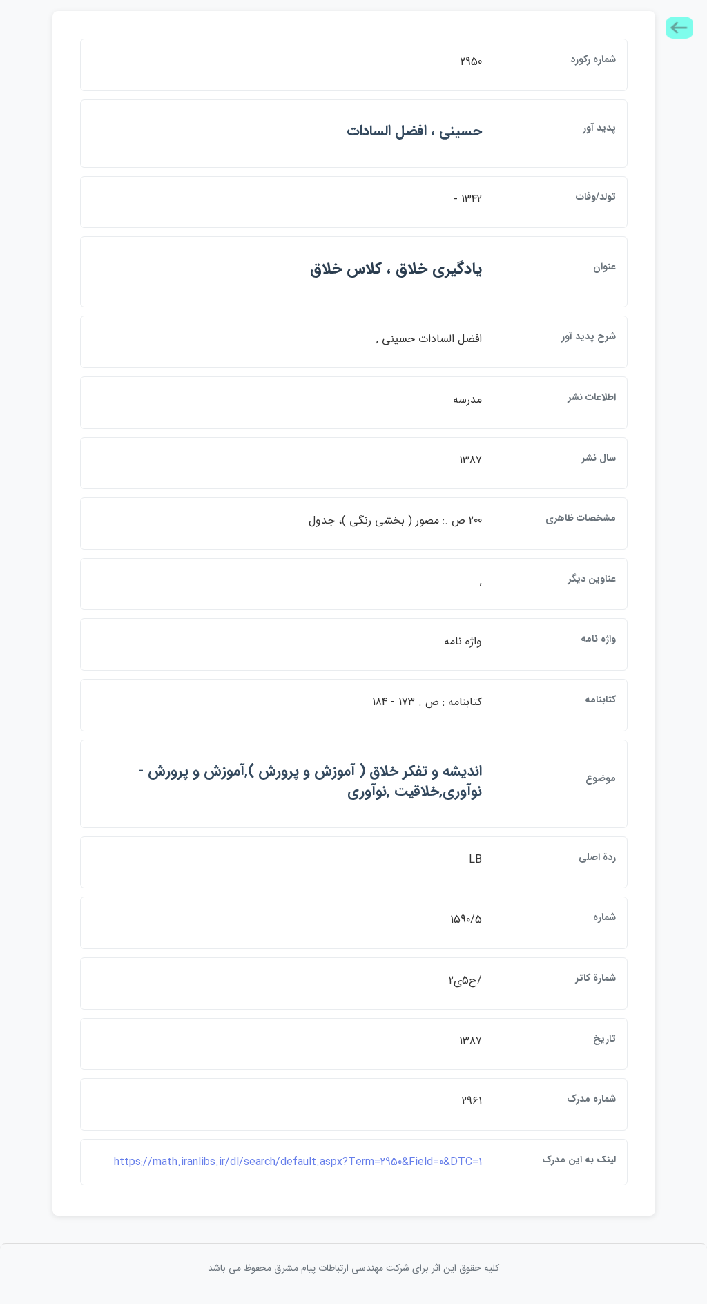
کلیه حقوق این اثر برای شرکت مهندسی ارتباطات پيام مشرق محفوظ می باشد (353, 1268)
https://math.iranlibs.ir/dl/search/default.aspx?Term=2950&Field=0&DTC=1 (298, 1162)
